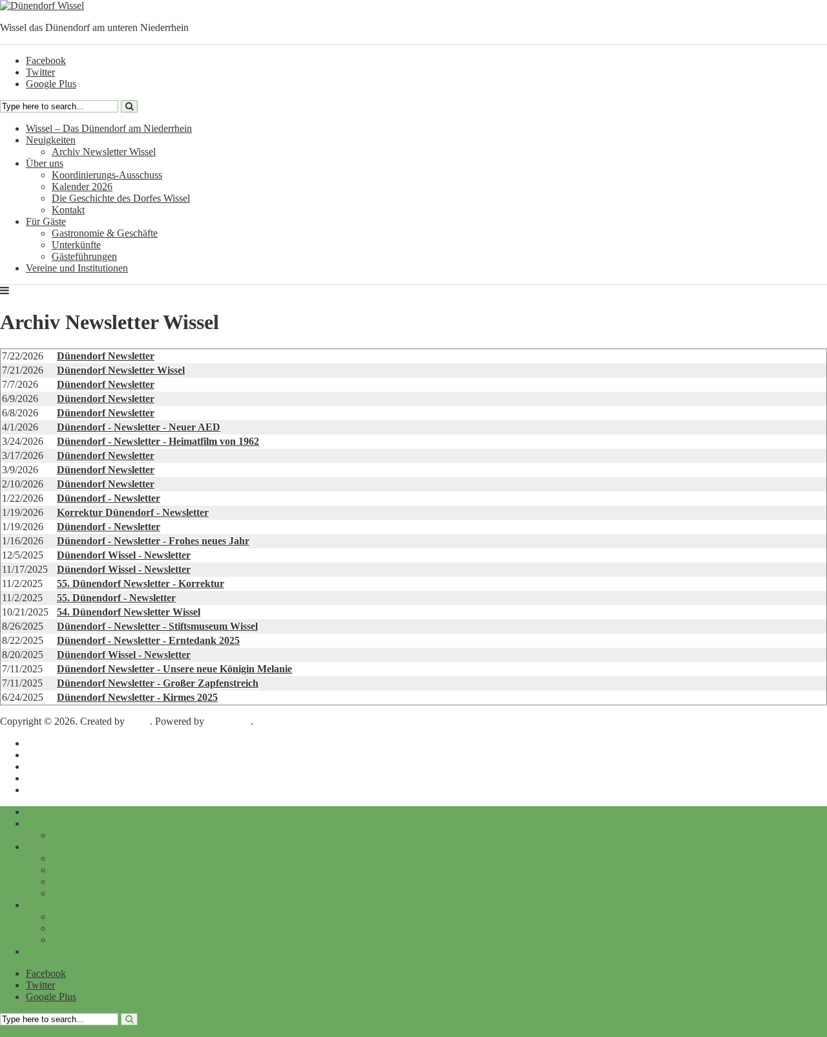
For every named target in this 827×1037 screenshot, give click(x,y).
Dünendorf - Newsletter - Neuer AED (138, 427)
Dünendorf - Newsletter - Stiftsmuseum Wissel (157, 626)
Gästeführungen (84, 256)
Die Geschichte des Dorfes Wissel (121, 198)
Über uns (44, 163)
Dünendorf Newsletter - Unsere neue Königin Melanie (174, 668)
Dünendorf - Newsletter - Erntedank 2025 (148, 640)
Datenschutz (51, 754)
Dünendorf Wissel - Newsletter (124, 555)
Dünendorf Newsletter (105, 355)
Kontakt (68, 209)
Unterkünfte (76, 244)
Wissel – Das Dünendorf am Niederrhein (109, 128)
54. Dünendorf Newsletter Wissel (128, 611)
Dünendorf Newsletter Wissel (121, 370)
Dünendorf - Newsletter (108, 498)
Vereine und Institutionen (77, 267)
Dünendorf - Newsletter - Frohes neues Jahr (153, 540)
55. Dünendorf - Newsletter (116, 597)
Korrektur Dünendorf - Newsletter (133, 512)
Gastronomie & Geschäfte (105, 233)
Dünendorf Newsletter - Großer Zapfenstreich (157, 683)
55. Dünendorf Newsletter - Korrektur (140, 583)
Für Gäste (46, 221)
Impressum (48, 743)
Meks (138, 721)
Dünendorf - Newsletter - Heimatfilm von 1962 (158, 441)
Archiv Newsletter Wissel (104, 151)
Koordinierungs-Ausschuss (107, 174)
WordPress (229, 721)
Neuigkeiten (51, 139)
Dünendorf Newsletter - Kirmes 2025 (137, 697)
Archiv (40, 778)
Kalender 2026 (82, 186)
